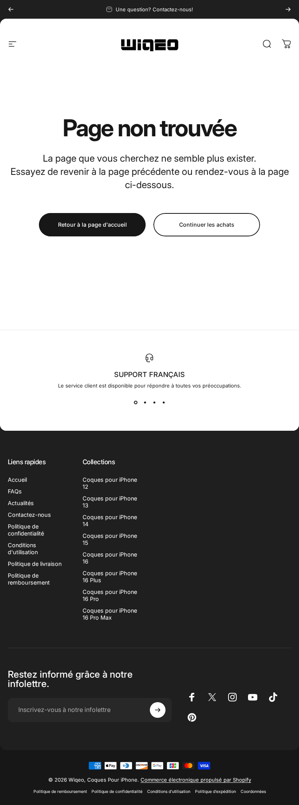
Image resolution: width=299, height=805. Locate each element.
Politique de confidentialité (26, 530)
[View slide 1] (135, 402)
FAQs (15, 491)
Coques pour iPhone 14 (110, 520)
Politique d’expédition (215, 791)
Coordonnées (253, 791)
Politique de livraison (35, 563)
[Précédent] (10, 9)
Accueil (17, 479)
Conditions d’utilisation (168, 791)
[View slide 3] (154, 402)
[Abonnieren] (157, 710)
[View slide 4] (163, 402)
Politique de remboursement (29, 579)
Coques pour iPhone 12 (110, 483)
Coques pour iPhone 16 (110, 558)
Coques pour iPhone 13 (110, 502)
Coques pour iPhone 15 (110, 539)
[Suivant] (288, 9)
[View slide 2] (145, 402)
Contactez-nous (29, 514)
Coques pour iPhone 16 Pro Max (110, 614)
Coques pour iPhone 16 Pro (110, 595)
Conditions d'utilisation (23, 548)
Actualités (21, 503)
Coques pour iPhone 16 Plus (110, 576)
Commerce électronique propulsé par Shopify (196, 780)
